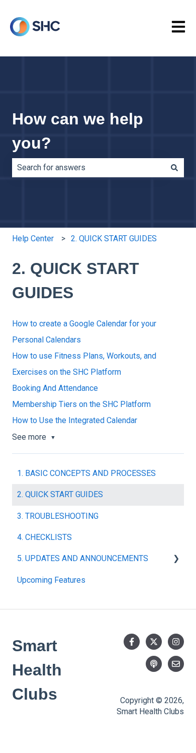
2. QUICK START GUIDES (114, 238)
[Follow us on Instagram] (176, 642)
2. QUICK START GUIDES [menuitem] (60, 494)
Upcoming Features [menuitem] (51, 580)
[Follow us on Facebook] (132, 642)
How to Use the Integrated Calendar (74, 420)
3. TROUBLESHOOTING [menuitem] (58, 516)
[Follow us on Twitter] (154, 642)
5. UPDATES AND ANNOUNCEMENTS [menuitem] (82, 558)
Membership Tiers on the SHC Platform (81, 404)
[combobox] (88, 167)
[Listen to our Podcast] (154, 664)
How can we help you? (77, 131)
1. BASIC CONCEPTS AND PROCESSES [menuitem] (86, 473)
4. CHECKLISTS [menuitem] (44, 537)
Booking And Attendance (55, 388)
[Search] (174, 167)
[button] (176, 559)
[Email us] (176, 664)
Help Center (33, 238)
